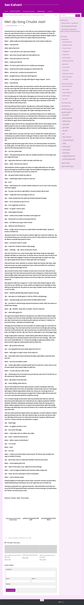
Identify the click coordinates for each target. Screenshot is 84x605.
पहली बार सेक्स (66, 163)
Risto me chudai (67, 77)
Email (33, 578)
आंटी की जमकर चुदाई (67, 109)
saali (30, 538)
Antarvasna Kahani (11, 25)
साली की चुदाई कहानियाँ (69, 159)
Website (8, 584)
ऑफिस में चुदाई (66, 121)
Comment (9, 569)
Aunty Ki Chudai (67, 42)
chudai (10, 538)
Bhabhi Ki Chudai (67, 45)
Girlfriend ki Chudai (68, 61)
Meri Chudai (66, 89)
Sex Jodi (65, 99)
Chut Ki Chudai (67, 48)
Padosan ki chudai (38, 15)
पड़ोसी (64, 143)
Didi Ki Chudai (9, 15)
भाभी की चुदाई (66, 150)
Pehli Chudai (66, 96)
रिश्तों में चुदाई (66, 153)
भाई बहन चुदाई (66, 147)
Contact (50, 11)
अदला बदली (66, 115)
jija (27, 538)
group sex (65, 64)
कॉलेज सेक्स (66, 124)
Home (6, 11)
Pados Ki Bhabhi (67, 92)
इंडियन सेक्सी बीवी (67, 118)
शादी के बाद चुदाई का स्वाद (30, 555)
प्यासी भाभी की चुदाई (68, 140)
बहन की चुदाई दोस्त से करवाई (69, 26)
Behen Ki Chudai (67, 86)
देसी (64, 134)
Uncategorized (66, 106)
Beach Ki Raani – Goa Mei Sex (70, 23)
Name (8, 578)
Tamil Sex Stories (66, 103)
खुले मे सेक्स (66, 127)
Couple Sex (66, 54)
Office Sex (65, 70)
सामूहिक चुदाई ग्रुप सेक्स (69, 156)
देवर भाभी (65, 131)
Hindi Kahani (41, 11)
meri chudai (27, 15)
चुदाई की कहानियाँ (15, 11)
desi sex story (22, 538)
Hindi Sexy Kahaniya (29, 11)
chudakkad (15, 538)
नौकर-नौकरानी (67, 137)
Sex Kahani (13, 5)
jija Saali (66, 79)
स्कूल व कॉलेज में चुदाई (67, 166)
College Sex (66, 51)
